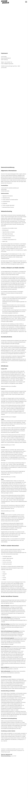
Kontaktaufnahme (9, 554)
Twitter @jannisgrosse (6, 556)
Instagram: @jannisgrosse (7, 558)
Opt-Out (8, 474)
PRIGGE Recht (4, 752)
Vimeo (3, 575)
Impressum (15, 551)
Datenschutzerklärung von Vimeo (7, 510)
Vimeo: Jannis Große (6, 560)
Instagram (4, 573)
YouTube (4, 577)
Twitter (3, 572)
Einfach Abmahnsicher (11, 750)
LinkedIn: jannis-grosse (7, 564)
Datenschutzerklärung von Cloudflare (8, 386)
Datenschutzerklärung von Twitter (8, 444)
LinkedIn (4, 579)
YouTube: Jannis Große (7, 562)
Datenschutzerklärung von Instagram (8, 416)
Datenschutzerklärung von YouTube (8, 476)
